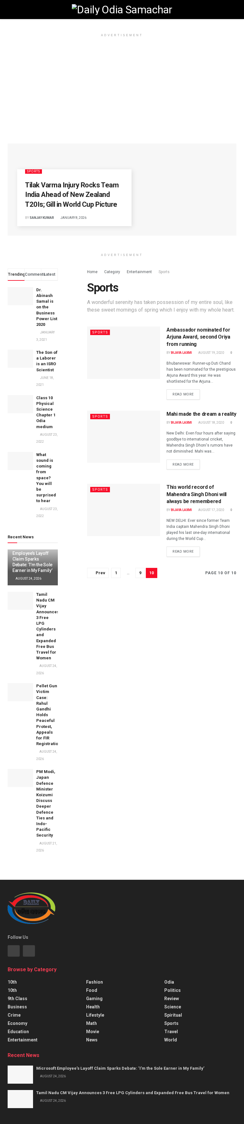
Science (172, 1006)
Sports (33, 171)
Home (92, 272)
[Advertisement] (122, 95)
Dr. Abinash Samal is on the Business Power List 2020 (46, 307)
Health (93, 1006)
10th (12, 982)
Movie (92, 1031)
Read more (183, 394)
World (170, 1039)
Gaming (94, 998)
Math (91, 1023)
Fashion (94, 982)
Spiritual (173, 1015)
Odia (169, 982)
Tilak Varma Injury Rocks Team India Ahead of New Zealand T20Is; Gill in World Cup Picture (72, 195)
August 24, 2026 (28, 578)
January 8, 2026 (73, 217)
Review (171, 998)
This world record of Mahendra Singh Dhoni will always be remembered (196, 494)
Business (17, 1006)
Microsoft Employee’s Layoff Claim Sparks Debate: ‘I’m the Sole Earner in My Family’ (32, 559)
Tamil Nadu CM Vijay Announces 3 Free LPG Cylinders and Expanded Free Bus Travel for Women (132, 1092)
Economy (17, 1023)
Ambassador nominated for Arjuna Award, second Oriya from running (198, 337)
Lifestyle (95, 1015)
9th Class (17, 998)
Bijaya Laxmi (181, 352)
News (92, 1039)
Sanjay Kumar (42, 217)
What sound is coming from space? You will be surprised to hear (46, 477)
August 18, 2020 (211, 422)
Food (91, 990)
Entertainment (139, 272)
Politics (172, 990)
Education (18, 1031)
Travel (171, 1031)
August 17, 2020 (211, 510)
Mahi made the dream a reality (201, 414)
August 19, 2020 (211, 352)
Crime (14, 1015)
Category (112, 272)
